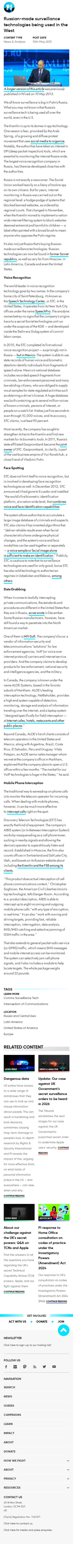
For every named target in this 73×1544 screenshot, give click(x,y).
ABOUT (9, 1442)
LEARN (8, 1424)
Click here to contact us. (18, 1523)
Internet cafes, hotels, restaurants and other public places (34, 723)
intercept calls (16, 811)
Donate (41, 1321)
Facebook (5, 1366)
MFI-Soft (29, 636)
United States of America (21, 1028)
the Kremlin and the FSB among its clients (33, 868)
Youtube (54, 1366)
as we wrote (36, 612)
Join (61, 1321)
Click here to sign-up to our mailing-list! (27, 1345)
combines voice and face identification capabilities (35, 504)
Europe (8, 1034)
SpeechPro (42, 311)
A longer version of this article (24, 88)
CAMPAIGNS (12, 1415)
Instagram (15, 1366)
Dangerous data (16, 1078)
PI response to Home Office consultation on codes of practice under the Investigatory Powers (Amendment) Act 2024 (52, 1247)
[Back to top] (63, 1330)
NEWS (8, 1396)
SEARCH (9, 1387)
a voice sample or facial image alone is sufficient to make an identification (30, 553)
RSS (34, 1366)
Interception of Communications (26, 1004)
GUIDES (9, 1406)
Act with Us (17, 1321)
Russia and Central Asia (20, 1016)
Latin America (13, 1022)
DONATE (9, 1451)
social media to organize (47, 141)
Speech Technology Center (26, 301)
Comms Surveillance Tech (21, 998)
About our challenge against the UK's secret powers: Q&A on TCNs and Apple (17, 1237)
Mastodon (25, 1366)
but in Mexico (26, 355)
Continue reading (14, 1195)
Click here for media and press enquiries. (28, 1530)
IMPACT (9, 1433)
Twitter (44, 1366)
